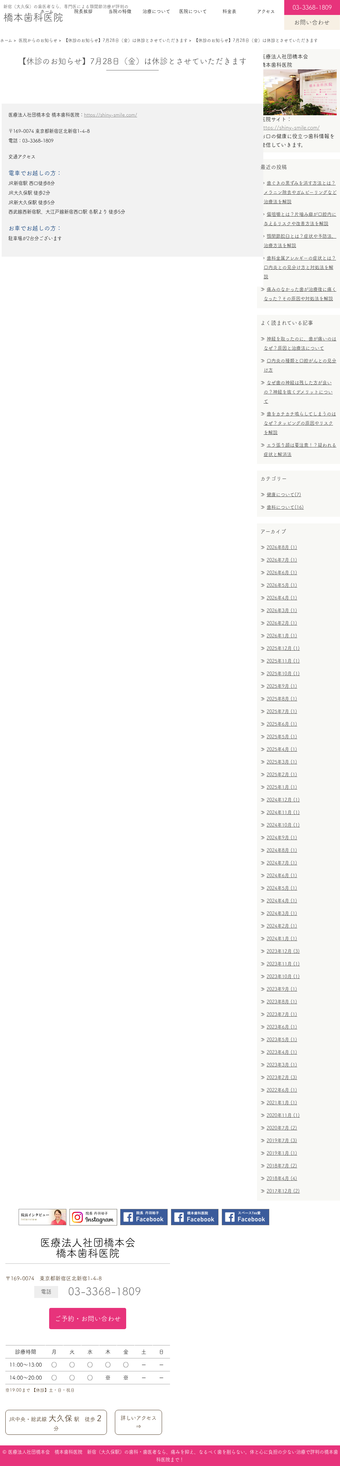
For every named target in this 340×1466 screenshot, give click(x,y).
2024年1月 (282, 938)
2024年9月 (282, 837)
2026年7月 (282, 560)
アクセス (266, 11)
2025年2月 (282, 774)
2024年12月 (283, 799)
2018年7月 (282, 1165)
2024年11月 (283, 812)
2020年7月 (282, 1128)
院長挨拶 (83, 11)
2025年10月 (283, 673)
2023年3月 (282, 1064)
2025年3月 (282, 762)
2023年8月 (282, 1001)
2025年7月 (282, 711)
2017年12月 (283, 1191)
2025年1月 (282, 787)
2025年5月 (282, 736)
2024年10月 (283, 825)
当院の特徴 (119, 11)
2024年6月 (282, 875)
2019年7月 (282, 1140)
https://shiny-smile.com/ (110, 114)
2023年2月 (282, 1077)
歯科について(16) (285, 507)
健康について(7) (284, 494)
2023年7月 (282, 1014)
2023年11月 (283, 964)
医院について (193, 11)
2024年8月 (282, 850)
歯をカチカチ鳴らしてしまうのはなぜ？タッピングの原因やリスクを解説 (300, 423)
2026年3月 (282, 610)
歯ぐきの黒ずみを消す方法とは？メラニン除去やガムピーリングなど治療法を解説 (300, 192)
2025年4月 (282, 749)
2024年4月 (282, 900)
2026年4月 (282, 598)
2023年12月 (283, 951)
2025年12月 (283, 648)
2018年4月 (282, 1178)
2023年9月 (282, 989)
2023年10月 (283, 976)
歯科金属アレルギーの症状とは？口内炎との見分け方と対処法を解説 (300, 267)
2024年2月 (282, 926)
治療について (156, 11)
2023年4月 (282, 1052)
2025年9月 (282, 686)
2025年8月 (282, 698)
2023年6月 (282, 1027)
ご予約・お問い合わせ (87, 1318)
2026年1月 (282, 635)
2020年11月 (283, 1115)
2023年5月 (282, 1039)
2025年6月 (282, 724)
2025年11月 (283, 661)
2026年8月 (282, 547)
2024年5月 (282, 888)
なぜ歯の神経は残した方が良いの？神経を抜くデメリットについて (298, 392)
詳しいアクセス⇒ (139, 1422)
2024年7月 (282, 863)
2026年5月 (282, 585)
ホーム (46, 11)
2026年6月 (282, 572)
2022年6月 (282, 1090)
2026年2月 (282, 623)
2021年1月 (282, 1102)
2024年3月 (282, 913)
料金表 (229, 11)
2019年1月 (282, 1153)
